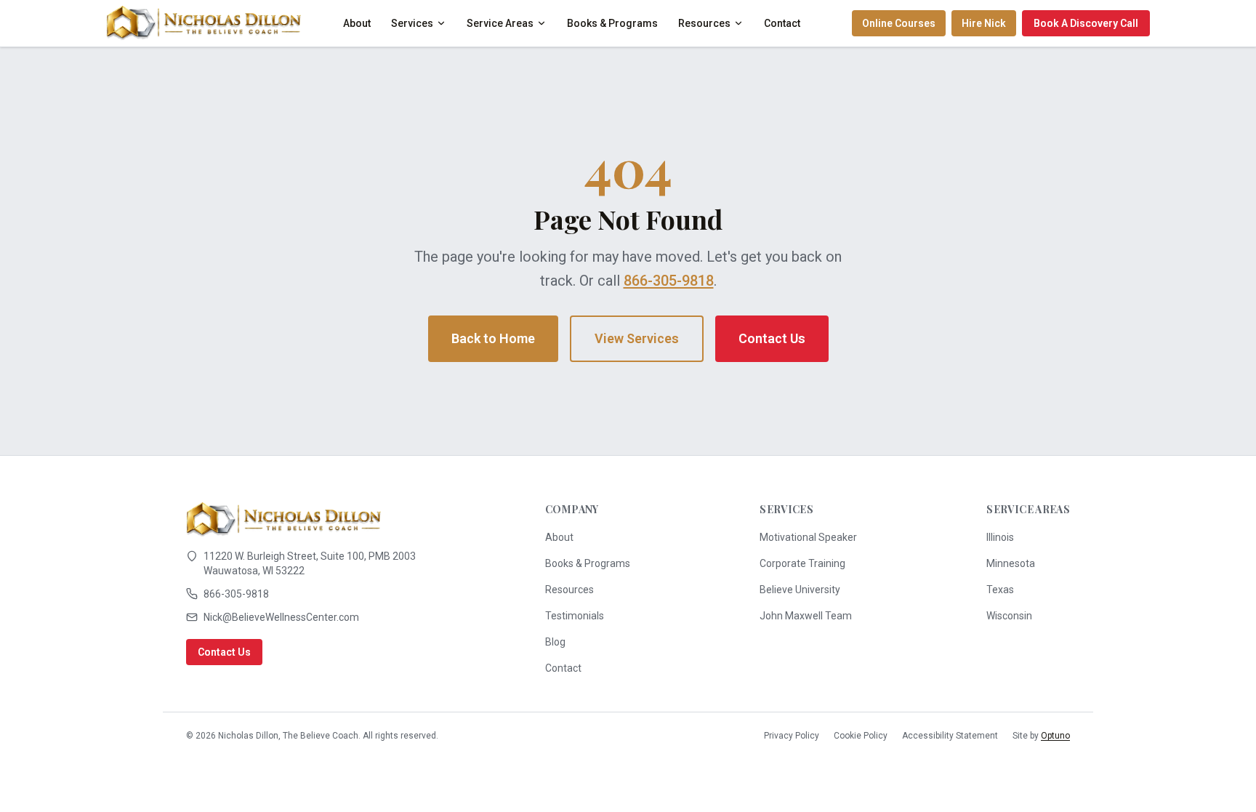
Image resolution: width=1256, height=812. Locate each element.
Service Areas (500, 23)
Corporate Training (802, 563)
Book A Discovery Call (1086, 23)
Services (412, 23)
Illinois (1000, 537)
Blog (555, 642)
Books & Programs (612, 23)
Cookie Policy (860, 736)
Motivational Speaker (808, 537)
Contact (782, 23)
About (357, 23)
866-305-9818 (669, 280)
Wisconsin (1009, 616)
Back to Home (493, 338)
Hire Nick (984, 23)
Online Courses (898, 23)
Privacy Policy (791, 736)
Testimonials (574, 616)
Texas (1000, 589)
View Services (637, 338)
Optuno (1055, 736)
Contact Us (771, 338)
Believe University (800, 589)
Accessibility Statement (950, 736)
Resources (704, 23)
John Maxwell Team (806, 616)
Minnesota (1010, 563)
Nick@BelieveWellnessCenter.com (281, 617)
